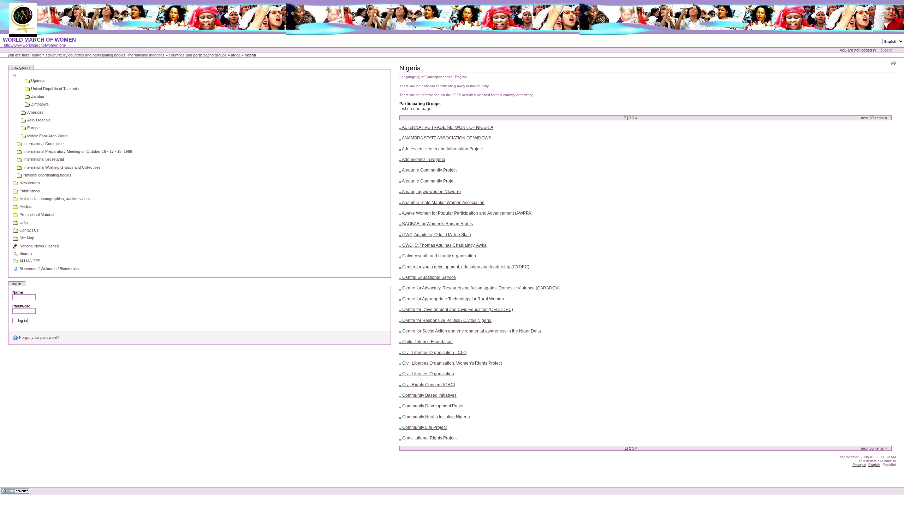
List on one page (415, 108)
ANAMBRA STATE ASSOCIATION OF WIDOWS (446, 138)
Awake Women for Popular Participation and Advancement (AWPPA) (467, 213)
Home (36, 55)
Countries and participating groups (198, 55)
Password (21, 306)
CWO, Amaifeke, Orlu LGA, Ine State (436, 234)
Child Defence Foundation (427, 341)
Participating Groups (420, 103)
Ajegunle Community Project (429, 170)
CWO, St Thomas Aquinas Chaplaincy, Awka (444, 245)
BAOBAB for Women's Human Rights (437, 223)
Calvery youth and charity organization (438, 255)
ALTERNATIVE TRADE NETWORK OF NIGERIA (447, 127)
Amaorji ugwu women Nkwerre (431, 191)
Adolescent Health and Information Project (442, 148)
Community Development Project (433, 405)
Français (859, 465)
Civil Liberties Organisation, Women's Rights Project (451, 363)
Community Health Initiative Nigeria (435, 416)
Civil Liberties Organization (427, 373)
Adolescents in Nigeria (423, 159)
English (874, 465)
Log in (888, 50)
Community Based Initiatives (429, 395)
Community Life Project (424, 427)
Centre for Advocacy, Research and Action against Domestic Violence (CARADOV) (480, 288)
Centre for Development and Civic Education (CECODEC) (457, 309)
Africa (235, 55)
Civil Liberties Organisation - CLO (433, 352)
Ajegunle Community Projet (427, 181)
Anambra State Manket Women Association (442, 202)
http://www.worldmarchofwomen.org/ (35, 45)
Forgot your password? (38, 337)
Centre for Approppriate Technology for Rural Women (452, 299)
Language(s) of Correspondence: (426, 77)
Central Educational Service (428, 277)
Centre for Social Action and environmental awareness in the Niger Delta (471, 331)
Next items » (874, 118)
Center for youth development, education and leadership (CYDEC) (465, 266)
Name (17, 292)
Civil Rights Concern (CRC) (428, 384)
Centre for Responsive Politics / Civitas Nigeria (446, 320)
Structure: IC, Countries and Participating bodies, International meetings (105, 55)
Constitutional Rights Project (429, 438)
